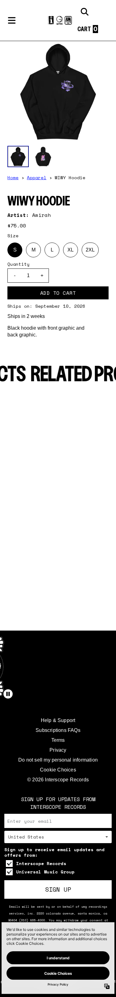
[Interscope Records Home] (58, 20)
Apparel (36, 177)
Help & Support (58, 720)
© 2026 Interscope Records (58, 779)
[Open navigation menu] (12, 20)
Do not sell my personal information (58, 760)
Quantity (18, 264)
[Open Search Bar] (84, 11)
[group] (18, 156)
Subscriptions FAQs (58, 730)
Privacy (57, 750)
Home (13, 177)
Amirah (41, 215)
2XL (90, 249)
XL (70, 249)
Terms (58, 740)
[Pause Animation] (8, 694)
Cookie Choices (58, 769)
